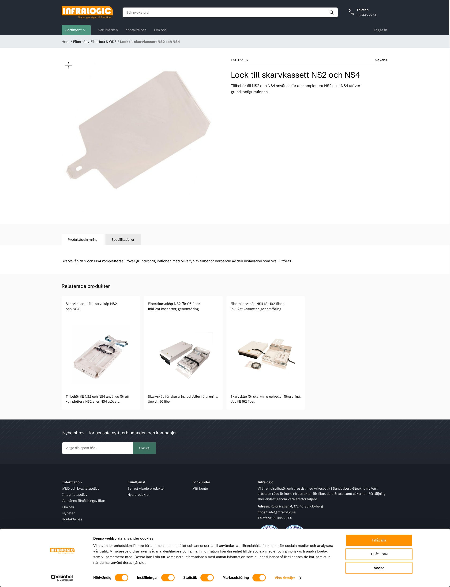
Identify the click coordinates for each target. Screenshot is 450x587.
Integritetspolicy (74, 494)
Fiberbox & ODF (103, 41)
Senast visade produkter (146, 488)
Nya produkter (139, 494)
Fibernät (80, 41)
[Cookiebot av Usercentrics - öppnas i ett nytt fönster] (62, 577)
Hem (65, 41)
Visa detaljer (285, 578)
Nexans (381, 60)
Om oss (160, 30)
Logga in (380, 30)
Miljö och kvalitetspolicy (80, 488)
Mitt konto (200, 488)
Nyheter (68, 513)
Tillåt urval (379, 554)
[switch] (168, 577)
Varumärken (108, 30)
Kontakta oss (135, 30)
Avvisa (379, 568)
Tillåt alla (379, 540)
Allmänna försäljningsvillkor (83, 501)
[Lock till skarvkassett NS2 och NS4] (140, 136)
